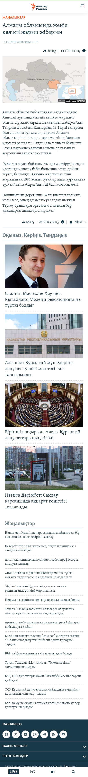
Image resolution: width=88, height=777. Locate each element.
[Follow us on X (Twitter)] (16, 734)
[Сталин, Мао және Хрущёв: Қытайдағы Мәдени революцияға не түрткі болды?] (44, 266)
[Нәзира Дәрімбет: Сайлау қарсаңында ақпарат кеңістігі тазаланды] (44, 468)
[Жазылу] (63, 734)
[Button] (49, 51)
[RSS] (54, 734)
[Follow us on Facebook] (6, 734)
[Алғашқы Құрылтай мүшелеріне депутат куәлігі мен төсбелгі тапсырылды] (44, 336)
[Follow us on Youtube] (25, 734)
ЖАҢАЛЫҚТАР (13, 18)
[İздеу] (73, 772)
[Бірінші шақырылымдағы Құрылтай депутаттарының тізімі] (44, 405)
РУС (32, 772)
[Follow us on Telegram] (44, 734)
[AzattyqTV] (53, 772)
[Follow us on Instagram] (35, 734)
